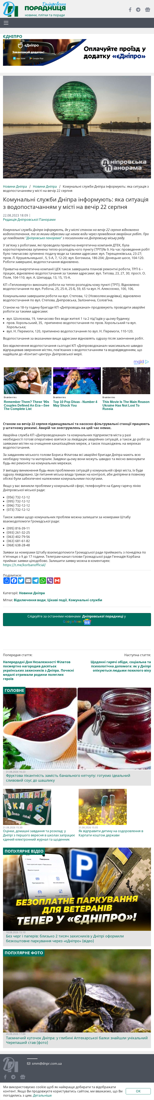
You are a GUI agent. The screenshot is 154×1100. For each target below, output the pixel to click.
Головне (14, 690)
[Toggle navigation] (6, 23)
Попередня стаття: (38, 667)
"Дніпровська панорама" (43, 238)
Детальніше (42, 1095)
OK (138, 1091)
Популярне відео (24, 851)
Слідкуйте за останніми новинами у (77, 619)
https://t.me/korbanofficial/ (24, 565)
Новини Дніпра (15, 186)
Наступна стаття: (121, 663)
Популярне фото (24, 952)
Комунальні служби (85, 600)
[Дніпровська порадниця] (13, 1065)
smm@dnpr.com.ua (47, 1064)
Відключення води (30, 600)
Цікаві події (57, 600)
